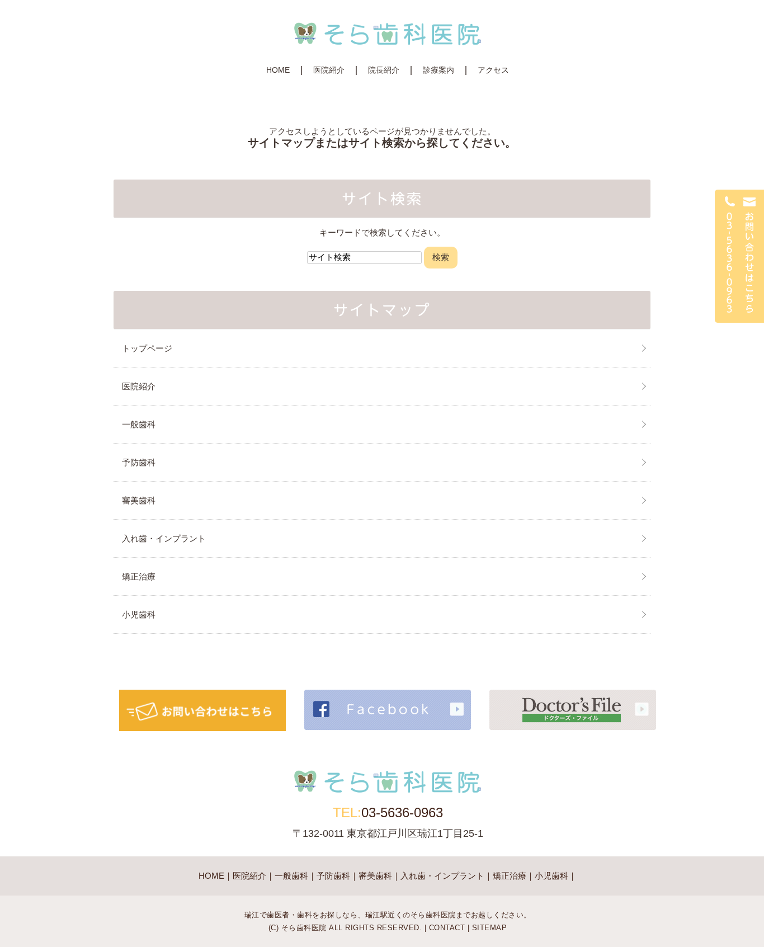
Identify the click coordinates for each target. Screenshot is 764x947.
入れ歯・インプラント (164, 538)
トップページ (147, 348)
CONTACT (447, 928)
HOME (278, 70)
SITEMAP (489, 928)
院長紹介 (383, 70)
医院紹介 (329, 70)
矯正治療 (138, 576)
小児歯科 (138, 614)
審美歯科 (138, 500)
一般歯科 (138, 424)
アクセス (493, 70)
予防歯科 (138, 462)
